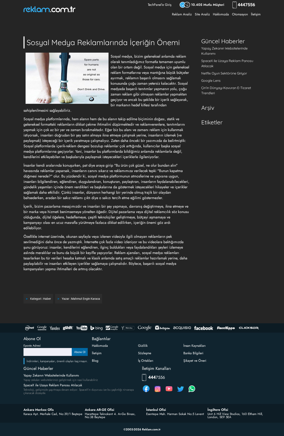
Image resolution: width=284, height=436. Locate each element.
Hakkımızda (221, 14)
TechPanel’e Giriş (159, 4)
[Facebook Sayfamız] (146, 392)
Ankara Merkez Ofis (38, 409)
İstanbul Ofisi (156, 409)
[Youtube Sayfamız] (169, 392)
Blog (95, 360)
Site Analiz (202, 14)
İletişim (256, 14)
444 (246, 5)
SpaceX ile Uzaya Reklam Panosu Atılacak (52, 385)
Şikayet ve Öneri (194, 360)
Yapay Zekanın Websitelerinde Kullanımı (51, 375)
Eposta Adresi (32, 345)
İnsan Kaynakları (194, 345)
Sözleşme (144, 353)
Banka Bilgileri (193, 353)
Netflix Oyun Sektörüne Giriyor (224, 73)
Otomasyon (240, 14)
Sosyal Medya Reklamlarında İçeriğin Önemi (103, 42)
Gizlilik (143, 345)
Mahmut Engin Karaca (85, 298)
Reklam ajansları (127, 252)
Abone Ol (79, 352)
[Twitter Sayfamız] (180, 392)
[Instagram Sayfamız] (157, 392)
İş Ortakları (145, 360)
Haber (47, 298)
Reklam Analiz (182, 14)
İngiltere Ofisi (217, 409)
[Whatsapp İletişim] (192, 392)
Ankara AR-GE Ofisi (99, 409)
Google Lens (211, 80)
